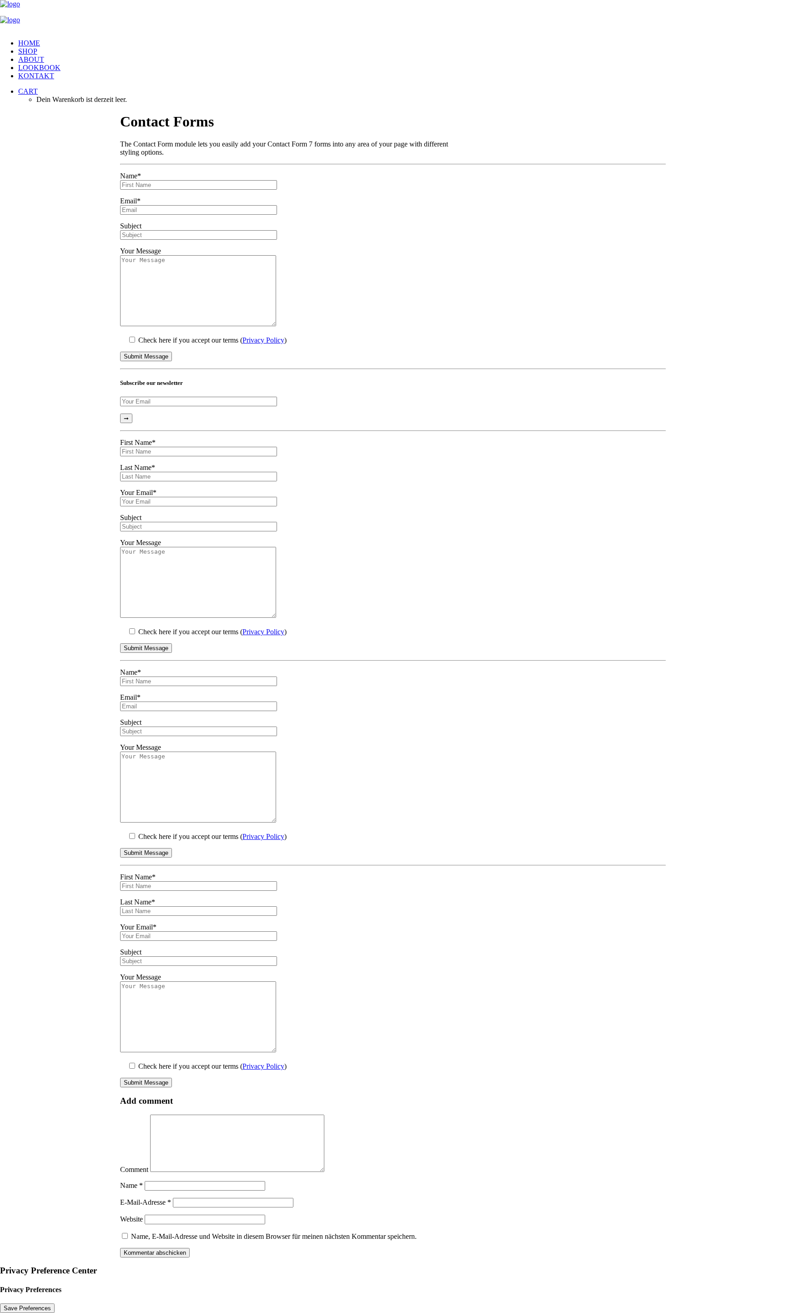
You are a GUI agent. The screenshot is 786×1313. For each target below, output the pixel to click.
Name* (130, 176)
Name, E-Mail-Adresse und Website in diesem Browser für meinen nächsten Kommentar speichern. (274, 1236)
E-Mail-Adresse (145, 1202)
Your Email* (138, 492)
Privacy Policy (263, 340)
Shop (27, 51)
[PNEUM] (393, 16)
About (31, 59)
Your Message (140, 251)
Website (131, 1219)
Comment (134, 1169)
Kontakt (36, 76)
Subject (130, 226)
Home (29, 43)
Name (131, 1185)
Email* (130, 201)
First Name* (138, 442)
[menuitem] (402, 43)
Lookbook (39, 67)
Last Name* (137, 467)
